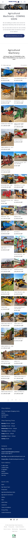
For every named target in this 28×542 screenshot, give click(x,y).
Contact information (20, 526)
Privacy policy (11, 526)
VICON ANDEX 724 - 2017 (6, 269)
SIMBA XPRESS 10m (18, 323)
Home (2, 484)
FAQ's (2, 499)
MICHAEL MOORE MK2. (6, 101)
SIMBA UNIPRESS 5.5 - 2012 (7, 147)
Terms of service (7, 529)
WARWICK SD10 (4, 78)
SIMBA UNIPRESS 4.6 (18, 338)
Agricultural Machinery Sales (8, 492)
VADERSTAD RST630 (18, 269)
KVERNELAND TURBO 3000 (7, 123)
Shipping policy (22, 529)
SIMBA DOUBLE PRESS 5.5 (6, 391)
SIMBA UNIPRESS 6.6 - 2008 (7, 346)
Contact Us (4, 505)
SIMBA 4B (16, 200)
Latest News (4, 502)
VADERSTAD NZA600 (5, 170)
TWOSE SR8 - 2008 (5, 292)
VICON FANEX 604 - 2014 (19, 254)
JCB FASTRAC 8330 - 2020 (6, 185)
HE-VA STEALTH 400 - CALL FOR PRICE (7, 201)
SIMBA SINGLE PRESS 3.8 (6, 323)
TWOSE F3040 (4, 307)
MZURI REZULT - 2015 (19, 101)
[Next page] (19, 399)
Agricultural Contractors (7, 494)
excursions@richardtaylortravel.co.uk (16, 456)
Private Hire (4, 489)
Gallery (3, 497)
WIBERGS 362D (17, 216)
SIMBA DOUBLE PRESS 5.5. (20, 376)
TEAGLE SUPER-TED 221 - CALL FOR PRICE (19, 308)
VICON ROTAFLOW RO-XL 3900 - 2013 (6, 247)
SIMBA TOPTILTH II (5, 361)
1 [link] (8, 400)
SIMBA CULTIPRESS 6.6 (19, 391)
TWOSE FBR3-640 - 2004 (19, 292)
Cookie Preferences (6, 512)
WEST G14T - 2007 (5, 231)
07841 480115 (8, 453)
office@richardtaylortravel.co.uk (16, 459)
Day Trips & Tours (5, 487)
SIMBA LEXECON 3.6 (5, 376)
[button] (2, 1)
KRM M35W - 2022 (5, 216)
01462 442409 (8, 449)
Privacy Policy (4, 510)
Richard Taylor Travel (13, 525)
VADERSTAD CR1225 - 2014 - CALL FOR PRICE (20, 163)
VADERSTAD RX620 (18, 140)
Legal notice (14, 531)
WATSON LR (16, 231)
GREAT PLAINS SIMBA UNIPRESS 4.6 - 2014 (19, 124)
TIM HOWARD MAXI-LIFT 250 (20, 78)
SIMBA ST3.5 (17, 361)
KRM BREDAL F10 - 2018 (19, 185)
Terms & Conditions (6, 507)
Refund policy (15, 529)
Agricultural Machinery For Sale (14, 35)
